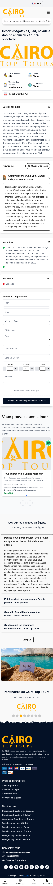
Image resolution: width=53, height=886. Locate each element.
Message (9, 376)
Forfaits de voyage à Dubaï (15, 823)
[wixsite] (42, 867)
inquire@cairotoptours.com (18, 853)
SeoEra (26, 876)
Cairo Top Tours (10, 785)
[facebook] (6, 867)
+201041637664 (12, 856)
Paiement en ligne (10, 790)
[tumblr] (26, 867)
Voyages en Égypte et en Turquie (18, 819)
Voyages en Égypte (11, 798)
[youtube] (21, 867)
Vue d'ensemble (11, 107)
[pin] (32, 867)
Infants (43, 365)
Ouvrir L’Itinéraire (39, 166)
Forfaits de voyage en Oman (15, 827)
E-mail (8, 312)
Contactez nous (9, 794)
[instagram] (11, 867)
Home (6, 21)
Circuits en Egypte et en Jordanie (18, 811)
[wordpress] (37, 867)
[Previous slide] (22, 503)
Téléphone (10, 330)
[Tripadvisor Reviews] (48, 443)
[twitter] (16, 867)
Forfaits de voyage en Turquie (16, 831)
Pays (7, 336)
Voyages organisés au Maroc (16, 839)
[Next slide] (30, 503)
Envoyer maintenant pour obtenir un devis (27, 401)
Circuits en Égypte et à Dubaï (16, 815)
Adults (10, 365)
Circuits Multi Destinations (23, 21)
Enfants (26, 365)
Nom (7, 303)
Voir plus (27, 640)
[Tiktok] (47, 867)
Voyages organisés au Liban (16, 835)
